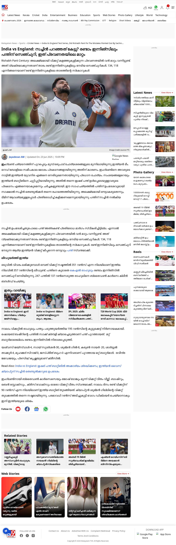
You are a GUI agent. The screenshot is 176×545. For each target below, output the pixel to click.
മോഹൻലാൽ (148, 20)
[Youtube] (18, 409)
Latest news (13, 15)
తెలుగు (74, 2)
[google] (121, 157)
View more (122, 473)
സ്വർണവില (53, 20)
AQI (150, 7)
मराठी (81, 2)
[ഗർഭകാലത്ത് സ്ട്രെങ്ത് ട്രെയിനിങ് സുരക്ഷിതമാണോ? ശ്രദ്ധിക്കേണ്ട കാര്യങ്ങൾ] (115, 478)
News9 (61, 2)
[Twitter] (27, 535)
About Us (65, 530)
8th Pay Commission (90, 20)
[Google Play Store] (145, 536)
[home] (3, 15)
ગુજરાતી (88, 2)
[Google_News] (36, 409)
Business (72, 15)
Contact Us (54, 530)
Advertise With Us (80, 530)
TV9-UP (120, 2)
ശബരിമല (161, 20)
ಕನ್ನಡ (68, 2)
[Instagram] (33, 535)
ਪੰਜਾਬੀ (100, 2)
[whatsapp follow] (45, 409)
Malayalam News (9, 43)
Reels (137, 252)
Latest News (142, 92)
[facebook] (27, 409)
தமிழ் (107, 2)
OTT (104, 20)
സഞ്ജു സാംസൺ (70, 20)
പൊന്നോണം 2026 (12, 20)
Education (85, 15)
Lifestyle (139, 15)
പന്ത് (70, 250)
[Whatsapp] (155, 7)
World (149, 15)
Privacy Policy (118, 530)
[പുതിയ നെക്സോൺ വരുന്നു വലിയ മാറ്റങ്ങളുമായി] (16, 478)
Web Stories (109, 15)
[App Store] (164, 536)
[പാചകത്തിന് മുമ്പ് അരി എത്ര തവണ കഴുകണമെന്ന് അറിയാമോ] (49, 478)
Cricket (35, 15)
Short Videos (125, 20)
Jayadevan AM (17, 156)
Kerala (26, 15)
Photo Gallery (125, 15)
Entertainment (57, 15)
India (44, 15)
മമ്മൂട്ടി (136, 20)
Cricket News (33, 43)
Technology (161, 15)
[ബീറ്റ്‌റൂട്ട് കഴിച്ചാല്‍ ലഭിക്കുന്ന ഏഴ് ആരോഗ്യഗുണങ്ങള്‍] (82, 478)
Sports (96, 15)
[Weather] (145, 7)
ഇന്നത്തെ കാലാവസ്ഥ (34, 20)
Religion (112, 20)
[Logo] (4, 8)
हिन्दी (54, 2)
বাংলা (94, 2)
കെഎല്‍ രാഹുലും (81, 270)
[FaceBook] (21, 535)
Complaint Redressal (100, 530)
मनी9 (112, 2)
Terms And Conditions (88, 535)
